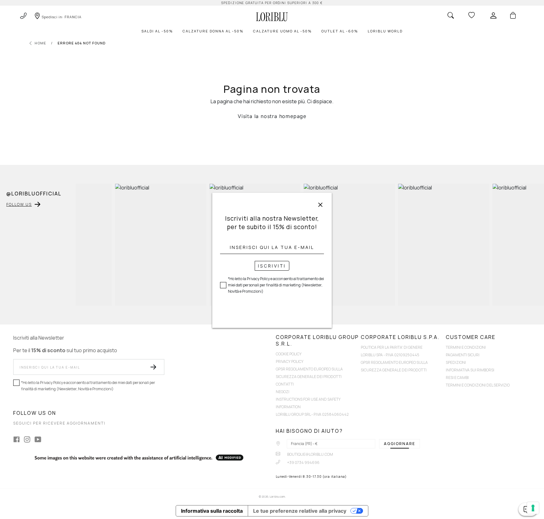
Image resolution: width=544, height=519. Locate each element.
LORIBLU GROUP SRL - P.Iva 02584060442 (312, 414)
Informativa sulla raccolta (212, 511)
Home (40, 43)
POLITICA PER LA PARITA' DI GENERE (391, 347)
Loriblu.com (277, 496)
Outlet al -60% (339, 31)
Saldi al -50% (157, 31)
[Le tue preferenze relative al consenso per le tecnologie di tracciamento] (533, 508)
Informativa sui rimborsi (470, 370)
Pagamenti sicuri (462, 355)
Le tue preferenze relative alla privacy (299, 511)
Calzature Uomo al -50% (282, 31)
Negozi (282, 391)
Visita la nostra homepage (272, 116)
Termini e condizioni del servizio (478, 385)
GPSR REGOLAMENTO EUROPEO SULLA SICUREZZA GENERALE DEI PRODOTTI (309, 372)
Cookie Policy (289, 354)
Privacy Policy (289, 361)
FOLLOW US (19, 204)
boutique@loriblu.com (309, 454)
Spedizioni (456, 362)
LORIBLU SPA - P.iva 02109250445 (390, 355)
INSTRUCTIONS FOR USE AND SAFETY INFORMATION (308, 403)
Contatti (285, 384)
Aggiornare (399, 443)
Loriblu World (385, 31)
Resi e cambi (457, 377)
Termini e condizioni (466, 347)
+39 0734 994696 (303, 462)
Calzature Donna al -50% (213, 31)
